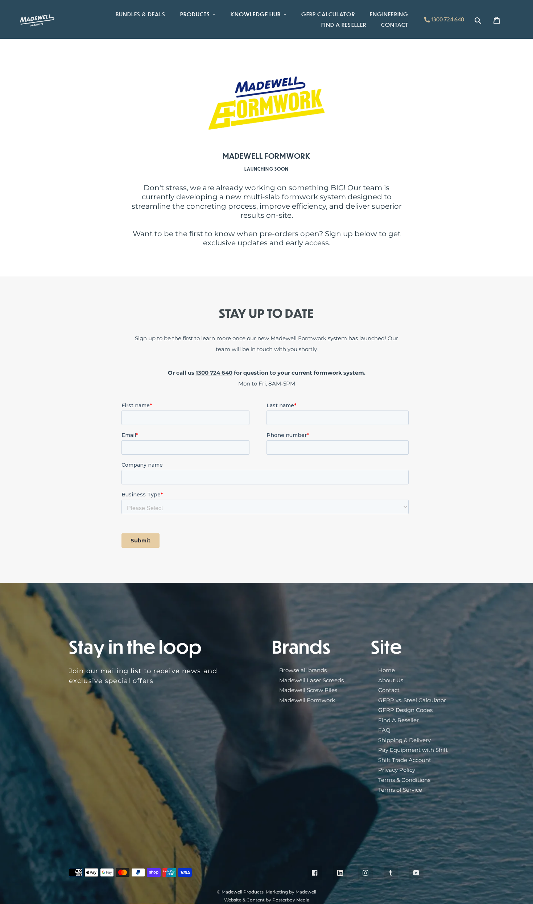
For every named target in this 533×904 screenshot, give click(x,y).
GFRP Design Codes (405, 710)
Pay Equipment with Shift (413, 749)
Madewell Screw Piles (308, 690)
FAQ (384, 729)
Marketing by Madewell (291, 892)
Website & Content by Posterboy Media (266, 900)
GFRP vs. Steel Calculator (412, 700)
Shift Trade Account (404, 760)
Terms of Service (400, 789)
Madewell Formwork (307, 700)
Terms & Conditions (404, 779)
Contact (389, 690)
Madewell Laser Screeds (311, 680)
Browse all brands (303, 670)
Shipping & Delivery (404, 740)
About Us (390, 680)
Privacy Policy (396, 769)
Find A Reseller (398, 720)
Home (386, 670)
